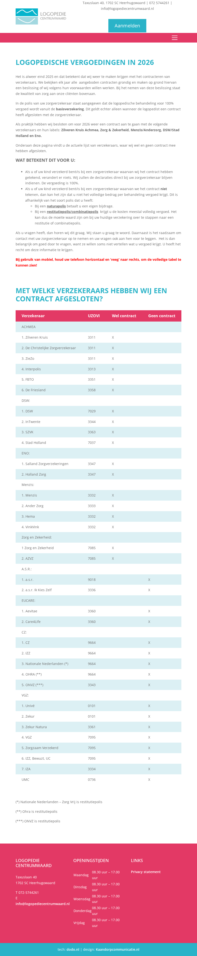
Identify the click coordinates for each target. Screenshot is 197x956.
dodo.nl (73, 949)
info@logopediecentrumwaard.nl (127, 8)
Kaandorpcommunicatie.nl (117, 949)
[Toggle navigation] (174, 38)
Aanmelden (127, 25)
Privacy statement (146, 871)
